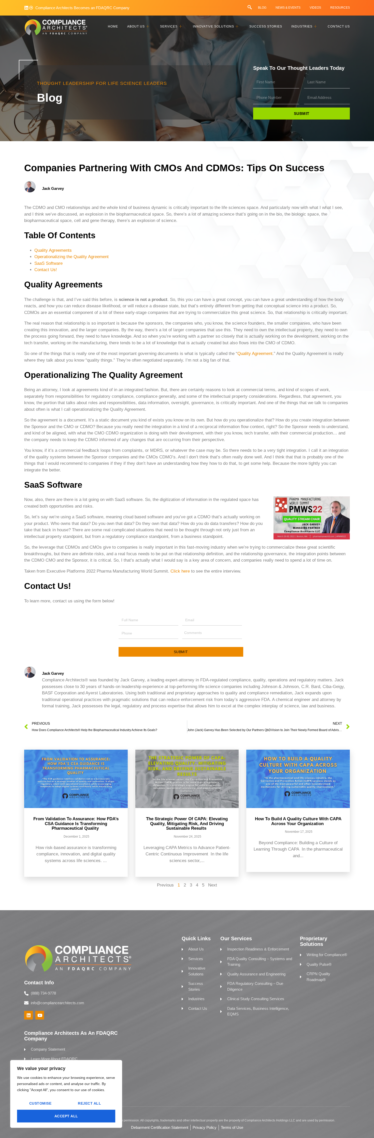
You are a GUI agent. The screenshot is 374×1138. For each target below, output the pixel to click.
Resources (340, 7)
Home (113, 26)
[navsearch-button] (250, 7)
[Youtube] (39, 1015)
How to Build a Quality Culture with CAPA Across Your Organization (298, 821)
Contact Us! (45, 269)
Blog (262, 7)
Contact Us (339, 26)
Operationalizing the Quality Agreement (71, 256)
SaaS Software (48, 263)
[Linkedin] (26, 8)
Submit (181, 652)
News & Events (288, 7)
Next (212, 885)
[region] (66, 1094)
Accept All (66, 1116)
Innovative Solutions (213, 26)
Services (169, 26)
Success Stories (265, 26)
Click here (180, 571)
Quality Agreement (254, 353)
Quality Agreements (53, 250)
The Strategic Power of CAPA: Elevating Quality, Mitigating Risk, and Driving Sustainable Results (187, 823)
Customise (40, 1103)
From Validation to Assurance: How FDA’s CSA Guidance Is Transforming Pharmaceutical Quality (76, 823)
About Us (136, 26)
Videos (315, 7)
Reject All (89, 1103)
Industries (301, 26)
